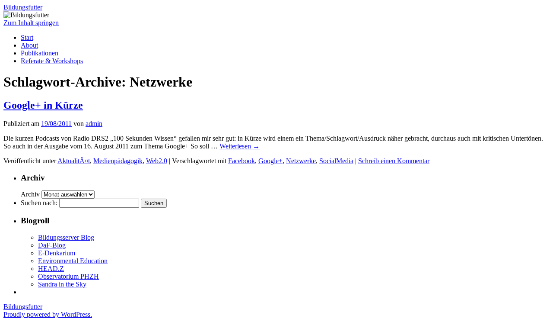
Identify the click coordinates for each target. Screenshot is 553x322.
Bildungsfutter (22, 7)
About (29, 45)
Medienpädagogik (118, 160)
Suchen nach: (39, 202)
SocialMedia (336, 160)
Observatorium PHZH (68, 276)
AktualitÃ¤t (73, 160)
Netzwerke (301, 160)
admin (94, 123)
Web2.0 (156, 160)
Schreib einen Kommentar (393, 160)
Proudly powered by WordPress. (47, 314)
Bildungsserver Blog (66, 237)
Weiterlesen (239, 146)
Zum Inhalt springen (31, 22)
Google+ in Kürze (43, 105)
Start (27, 37)
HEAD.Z (51, 268)
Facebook (241, 160)
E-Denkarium (56, 253)
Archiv (30, 194)
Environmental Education (73, 260)
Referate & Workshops (52, 60)
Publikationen (39, 53)
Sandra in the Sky (62, 284)
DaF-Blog (52, 245)
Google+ (270, 160)
